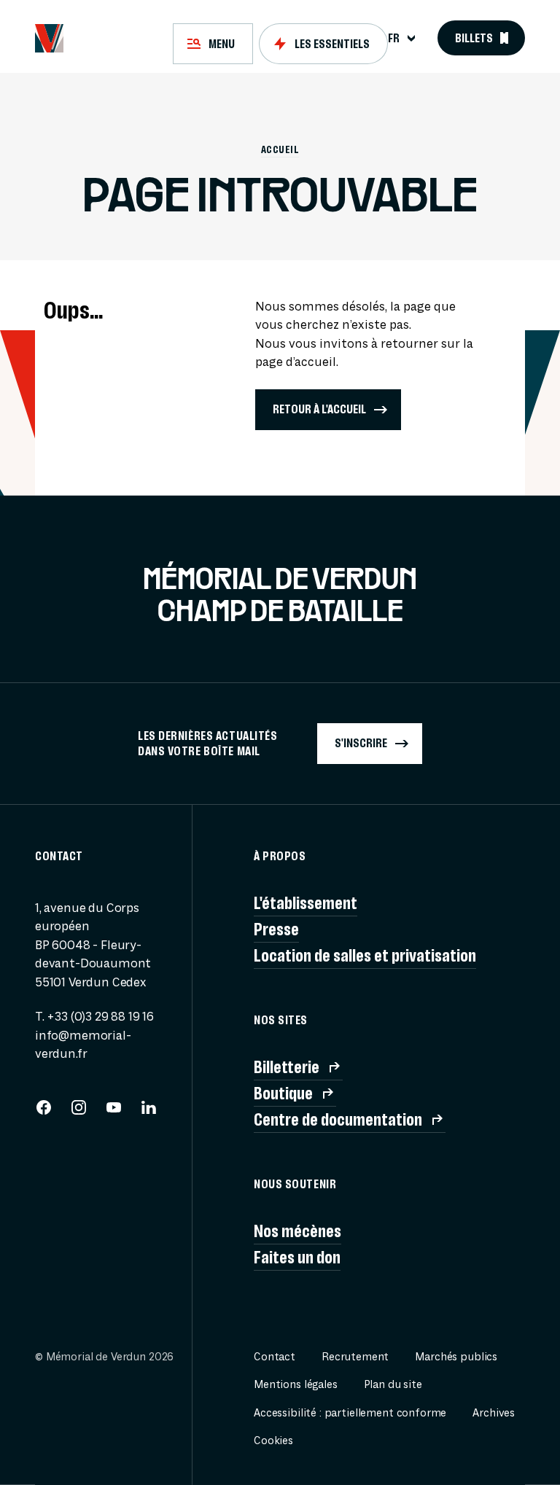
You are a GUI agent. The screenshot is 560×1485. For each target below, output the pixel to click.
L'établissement (305, 903)
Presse (276, 929)
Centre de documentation (338, 1119)
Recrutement (355, 1357)
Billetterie (286, 1067)
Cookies (273, 1441)
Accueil (280, 149)
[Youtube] (113, 1112)
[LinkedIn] (149, 1112)
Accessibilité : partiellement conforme (350, 1413)
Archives (493, 1413)
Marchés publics (456, 1357)
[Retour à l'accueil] (49, 38)
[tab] (213, 43)
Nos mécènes (297, 1231)
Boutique (283, 1093)
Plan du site (393, 1385)
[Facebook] (43, 1112)
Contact (274, 1357)
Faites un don (297, 1257)
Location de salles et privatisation (365, 955)
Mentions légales (296, 1385)
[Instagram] (79, 1112)
